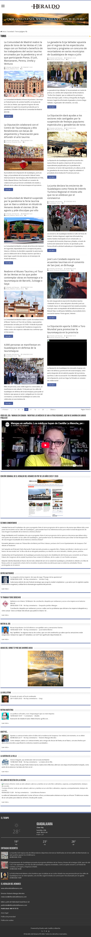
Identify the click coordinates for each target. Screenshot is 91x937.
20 (43, 409)
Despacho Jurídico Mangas (48, 605)
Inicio (4, 31)
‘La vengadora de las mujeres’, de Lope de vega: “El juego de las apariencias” (36, 577)
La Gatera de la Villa (45, 762)
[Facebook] (44, 931)
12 (35, 409)
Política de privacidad (8, 917)
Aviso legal (4, 913)
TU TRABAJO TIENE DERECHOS (10, 597)
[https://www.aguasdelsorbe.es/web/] (45, 19)
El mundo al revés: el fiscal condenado (23, 696)
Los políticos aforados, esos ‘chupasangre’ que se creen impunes (32, 714)
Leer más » (8, 116)
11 (31, 409)
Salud (17, 215)
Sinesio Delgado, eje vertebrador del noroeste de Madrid (29, 760)
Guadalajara (52, 203)
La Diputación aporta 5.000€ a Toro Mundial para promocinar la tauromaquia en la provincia (66, 329)
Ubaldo (36, 716)
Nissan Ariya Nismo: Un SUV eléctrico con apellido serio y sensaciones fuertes (36, 627)
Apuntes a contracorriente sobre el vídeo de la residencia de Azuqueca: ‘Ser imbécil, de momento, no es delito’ (47, 735)
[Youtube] (49, 931)
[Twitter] (46, 931)
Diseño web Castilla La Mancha (49, 928)
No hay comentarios (30, 579)
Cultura (51, 270)
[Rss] (42, 931)
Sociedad (10, 31)
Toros (17, 69)
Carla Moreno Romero (38, 792)
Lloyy (40, 698)
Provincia (51, 59)
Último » (53, 409)
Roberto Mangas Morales (47, 738)
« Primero (5, 409)
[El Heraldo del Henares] (45, 6)
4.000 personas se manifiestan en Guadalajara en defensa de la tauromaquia (22, 347)
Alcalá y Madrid (10, 69)
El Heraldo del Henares (12, 67)
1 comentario (28, 716)
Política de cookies (7, 920)
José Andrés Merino (45, 630)
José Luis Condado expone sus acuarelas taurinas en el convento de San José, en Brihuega (65, 262)
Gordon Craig (43, 579)
